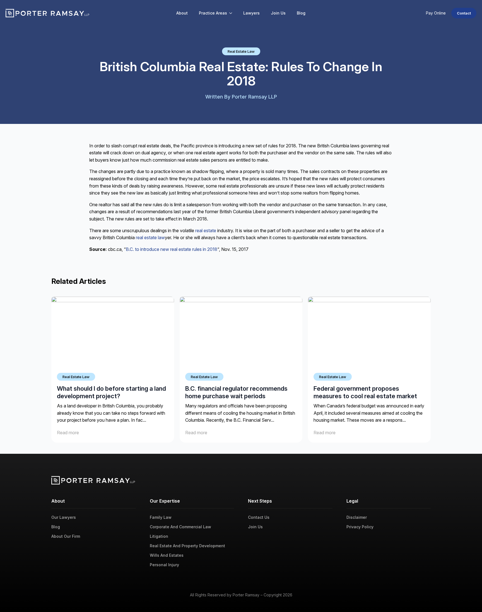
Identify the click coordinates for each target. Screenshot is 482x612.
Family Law (161, 517)
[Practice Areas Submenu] (232, 13)
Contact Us (258, 517)
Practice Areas (213, 13)
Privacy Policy (359, 526)
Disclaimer (356, 517)
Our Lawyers (63, 517)
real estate (206, 230)
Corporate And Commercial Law (180, 526)
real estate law (150, 237)
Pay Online (436, 13)
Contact (464, 13)
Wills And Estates (167, 555)
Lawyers (251, 13)
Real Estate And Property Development (187, 545)
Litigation (159, 536)
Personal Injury (164, 564)
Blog (301, 13)
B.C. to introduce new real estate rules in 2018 (171, 249)
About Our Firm (65, 536)
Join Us (278, 13)
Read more (68, 432)
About (182, 13)
